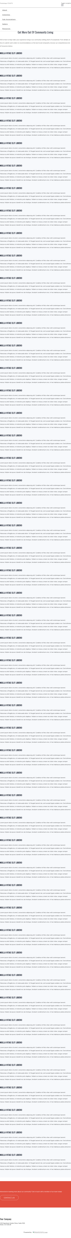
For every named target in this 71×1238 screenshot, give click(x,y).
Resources (6, 29)
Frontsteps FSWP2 (6, 3)
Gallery (5, 24)
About (4, 10)
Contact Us (9, 1198)
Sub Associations (9, 19)
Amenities (6, 15)
